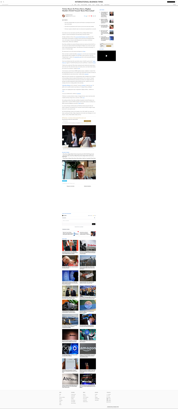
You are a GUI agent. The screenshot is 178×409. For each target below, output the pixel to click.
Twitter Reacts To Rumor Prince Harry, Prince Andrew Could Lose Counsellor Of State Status (79, 158)
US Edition (174, 4)
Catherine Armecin (70, 14)
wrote (79, 68)
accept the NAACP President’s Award (81, 36)
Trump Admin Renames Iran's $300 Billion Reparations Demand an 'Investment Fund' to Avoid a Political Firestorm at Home (70, 252)
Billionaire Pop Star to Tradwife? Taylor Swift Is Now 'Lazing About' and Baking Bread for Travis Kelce (87, 371)
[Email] (93, 16)
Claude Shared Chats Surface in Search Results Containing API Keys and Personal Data (69, 371)
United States (97, 400)
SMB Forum (72, 397)
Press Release (73, 400)
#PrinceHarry (64, 85)
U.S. (72, 4)
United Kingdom (97, 398)
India (95, 395)
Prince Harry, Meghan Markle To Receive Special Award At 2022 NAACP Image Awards (78, 154)
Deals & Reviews (106, 4)
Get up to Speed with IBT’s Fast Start (108, 43)
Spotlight (72, 398)
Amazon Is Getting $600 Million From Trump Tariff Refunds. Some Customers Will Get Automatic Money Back (87, 355)
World (75, 4)
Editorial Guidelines (87, 186)
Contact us (84, 395)
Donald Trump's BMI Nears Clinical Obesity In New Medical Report (105, 26)
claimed (94, 62)
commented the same (77, 57)
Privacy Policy (85, 398)
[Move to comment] (95, 16)
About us (84, 394)
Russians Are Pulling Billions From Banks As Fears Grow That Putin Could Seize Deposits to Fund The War (88, 252)
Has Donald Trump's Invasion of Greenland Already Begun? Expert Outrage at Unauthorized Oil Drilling (69, 326)
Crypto (93, 4)
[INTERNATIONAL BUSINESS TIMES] (89, 2)
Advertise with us (85, 401)
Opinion (102, 4)
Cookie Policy (85, 400)
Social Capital (73, 395)
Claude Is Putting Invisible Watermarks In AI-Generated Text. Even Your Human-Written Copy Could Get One (70, 386)
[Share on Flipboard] (90, 16)
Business (89, 4)
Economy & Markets (84, 4)
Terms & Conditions (85, 397)
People (79, 103)
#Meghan (68, 85)
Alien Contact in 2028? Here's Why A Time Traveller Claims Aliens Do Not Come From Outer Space (87, 267)
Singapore (96, 397)
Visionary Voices (73, 394)
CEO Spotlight (73, 401)
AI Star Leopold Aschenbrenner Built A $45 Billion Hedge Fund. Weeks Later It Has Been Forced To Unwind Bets (70, 283)
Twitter (84, 51)
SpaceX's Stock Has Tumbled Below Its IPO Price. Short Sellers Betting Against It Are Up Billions (87, 386)
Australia (96, 394)
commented (79, 53)
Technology (97, 4)
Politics (79, 4)
